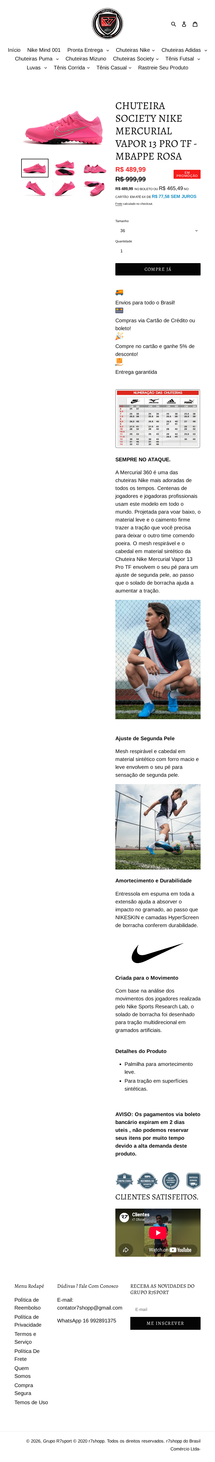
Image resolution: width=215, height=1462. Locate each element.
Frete (118, 203)
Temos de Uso (31, 1402)
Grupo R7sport (58, 1441)
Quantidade (123, 241)
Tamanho (122, 221)
